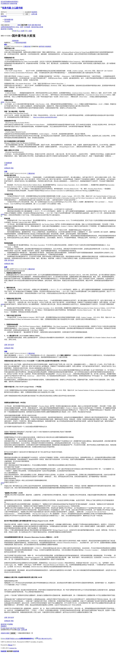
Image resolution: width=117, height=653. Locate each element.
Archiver (16, 638)
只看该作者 (27, 46)
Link (11, 628)
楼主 (5, 44)
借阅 (32, 25)
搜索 (19, 25)
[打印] (14, 31)
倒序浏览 (42, 46)
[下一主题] (28, 31)
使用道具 (7, 168)
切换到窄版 (13, 3)
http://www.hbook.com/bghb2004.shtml (45, 117)
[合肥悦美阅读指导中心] (12, 8)
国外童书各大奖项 (37, 27)
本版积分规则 (5, 633)
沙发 (5, 171)
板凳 (5, 267)
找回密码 (34, 12)
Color (3, 628)
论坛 (7, 21)
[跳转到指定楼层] (20, 42)
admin (2, 102)
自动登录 (28, 12)
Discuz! (10, 645)
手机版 (11, 638)
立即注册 (34, 14)
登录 (18, 629)
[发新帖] (10, 29)
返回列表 (4, 29)
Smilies (22, 628)
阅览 (39, 25)
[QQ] (2, 638)
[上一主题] (20, 31)
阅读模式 (48, 46)
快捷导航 (4, 16)
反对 (12, 260)
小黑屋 (7, 638)
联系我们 (15, 1)
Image (7, 628)
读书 (21, 27)
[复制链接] (15, 40)
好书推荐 (27, 27)
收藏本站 (9, 1)
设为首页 (4, 1)
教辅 (36, 25)
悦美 (29, 25)
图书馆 (8, 19)
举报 (12, 168)
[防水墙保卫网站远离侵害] (35, 638)
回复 (5, 164)
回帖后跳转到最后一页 (25, 633)
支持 (9, 260)
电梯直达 (7, 42)
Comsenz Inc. (13, 648)
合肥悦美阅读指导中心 (8, 27)
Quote (14, 628)
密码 (2, 14)
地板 (5, 351)
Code (18, 628)
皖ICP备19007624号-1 (45, 638)
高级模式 (4, 626)
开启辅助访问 (5, 3)
